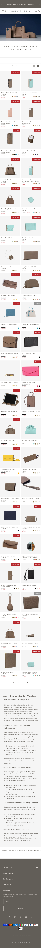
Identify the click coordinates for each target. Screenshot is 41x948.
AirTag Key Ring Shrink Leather (8, 614)
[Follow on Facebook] (9, 917)
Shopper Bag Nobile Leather (31, 411)
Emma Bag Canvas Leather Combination (30, 325)
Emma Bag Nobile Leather (9, 643)
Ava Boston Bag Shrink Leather (8, 441)
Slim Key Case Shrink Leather (8, 296)
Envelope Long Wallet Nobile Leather (29, 383)
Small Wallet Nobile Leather (10, 353)
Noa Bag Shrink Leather (29, 440)
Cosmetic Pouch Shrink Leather (29, 296)
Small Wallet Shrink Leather (10, 238)
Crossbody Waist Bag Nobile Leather (8, 470)
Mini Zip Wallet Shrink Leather (29, 238)
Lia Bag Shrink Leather (29, 585)
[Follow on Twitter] (15, 917)
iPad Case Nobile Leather (9, 411)
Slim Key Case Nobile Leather (8, 556)
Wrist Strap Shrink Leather (30, 498)
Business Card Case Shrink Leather (10, 499)
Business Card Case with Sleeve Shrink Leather (30, 672)
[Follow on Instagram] (20, 917)
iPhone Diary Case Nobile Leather (9, 93)
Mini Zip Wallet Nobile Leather (29, 354)
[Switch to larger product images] (34, 65)
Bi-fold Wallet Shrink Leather (7, 672)
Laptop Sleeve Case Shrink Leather (9, 527)
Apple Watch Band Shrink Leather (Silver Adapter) (30, 556)
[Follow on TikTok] (32, 917)
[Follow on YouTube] (26, 917)
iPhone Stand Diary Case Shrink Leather (9, 151)
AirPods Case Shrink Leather (28, 151)
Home (4, 850)
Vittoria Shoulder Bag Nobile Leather (31, 527)
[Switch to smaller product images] (38, 65)
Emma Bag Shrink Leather (9, 209)
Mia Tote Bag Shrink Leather (7, 180)
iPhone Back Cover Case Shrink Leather (9, 122)
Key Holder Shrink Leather (9, 382)
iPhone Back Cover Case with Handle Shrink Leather (30, 180)
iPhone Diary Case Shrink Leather (30, 93)
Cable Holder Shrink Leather (7, 267)
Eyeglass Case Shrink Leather (29, 470)
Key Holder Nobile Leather (30, 643)
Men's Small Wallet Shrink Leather (30, 614)
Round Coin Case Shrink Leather (30, 209)
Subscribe (21, 908)
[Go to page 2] (32, 682)
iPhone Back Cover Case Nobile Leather (30, 122)
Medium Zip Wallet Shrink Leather (9, 325)
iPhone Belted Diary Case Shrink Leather (9, 585)
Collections (11, 850)
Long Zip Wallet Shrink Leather (29, 267)
